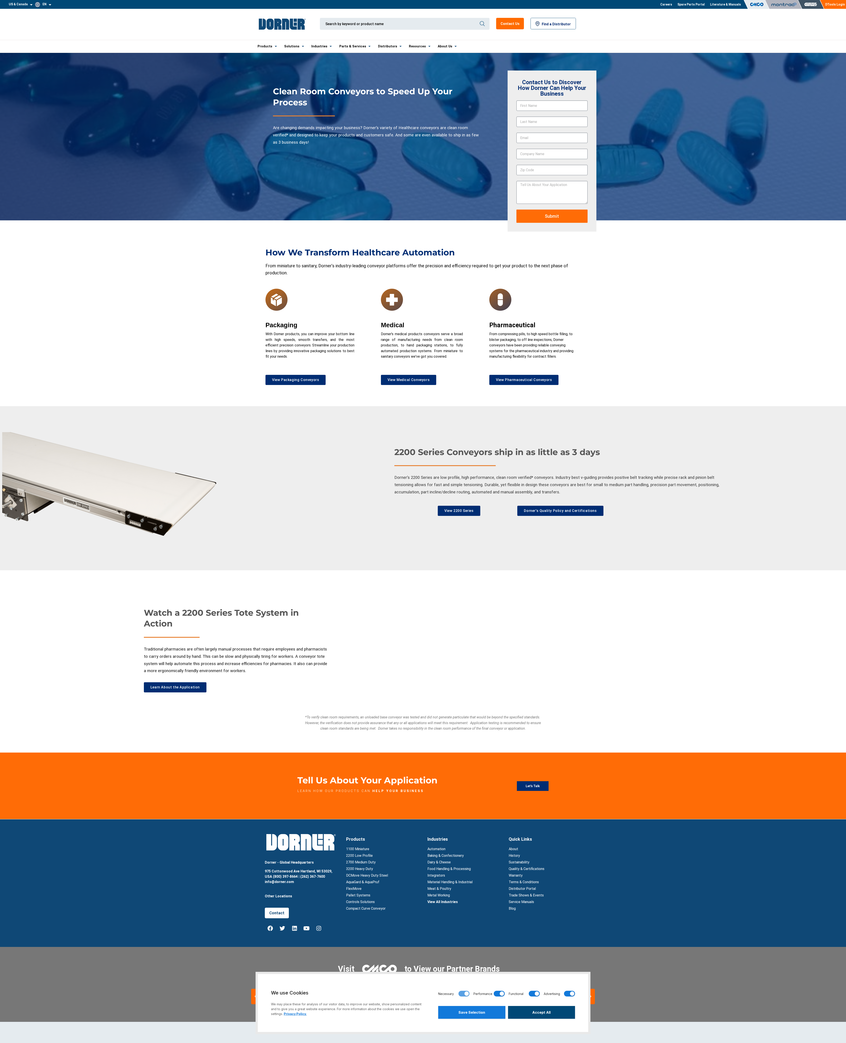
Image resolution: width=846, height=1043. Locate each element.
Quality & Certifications (526, 869)
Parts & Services (352, 46)
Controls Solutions (360, 902)
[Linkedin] (294, 928)
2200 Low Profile (359, 855)
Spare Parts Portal (691, 4)
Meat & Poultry (439, 889)
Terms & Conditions (524, 882)
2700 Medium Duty (361, 862)
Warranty (516, 875)
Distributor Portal (522, 889)
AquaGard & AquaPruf (362, 882)
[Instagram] (318, 928)
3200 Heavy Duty (359, 869)
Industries (319, 46)
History (514, 855)
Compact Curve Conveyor (366, 908)
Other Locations (278, 896)
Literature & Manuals (725, 4)
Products (265, 46)
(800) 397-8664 (285, 876)
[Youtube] (306, 928)
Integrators (436, 875)
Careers (666, 4)
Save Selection (471, 1012)
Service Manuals (521, 902)
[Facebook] (270, 928)
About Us (445, 46)
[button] (590, 996)
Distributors (387, 46)
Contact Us (510, 24)
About (513, 849)
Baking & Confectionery (445, 855)
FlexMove (354, 889)
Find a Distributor (556, 24)
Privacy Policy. (295, 1014)
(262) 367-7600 (312, 876)
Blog (512, 908)
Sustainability (519, 862)
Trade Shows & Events (526, 895)
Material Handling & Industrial (450, 882)
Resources (417, 46)
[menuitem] (666, 4)
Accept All (541, 1012)
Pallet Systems (358, 895)
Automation (436, 849)
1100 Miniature (357, 849)
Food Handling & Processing (449, 869)
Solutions (291, 46)
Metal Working (438, 895)
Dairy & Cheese (439, 862)
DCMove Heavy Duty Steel (367, 875)
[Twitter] (282, 928)
